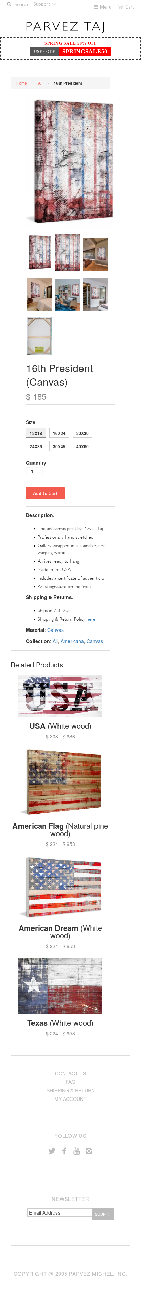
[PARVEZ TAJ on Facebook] (64, 1150)
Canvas (55, 629)
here (91, 619)
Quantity (36, 462)
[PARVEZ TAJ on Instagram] (89, 1150)
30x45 (59, 446)
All (40, 83)
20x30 (82, 433)
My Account (70, 1098)
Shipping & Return (71, 1090)
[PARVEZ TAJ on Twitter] (52, 1150)
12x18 (36, 433)
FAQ (70, 1081)
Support (42, 4)
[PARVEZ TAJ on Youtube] (76, 1150)
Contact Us (70, 1073)
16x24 (59, 433)
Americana (72, 641)
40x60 (82, 446)
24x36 (36, 446)
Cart (129, 7)
